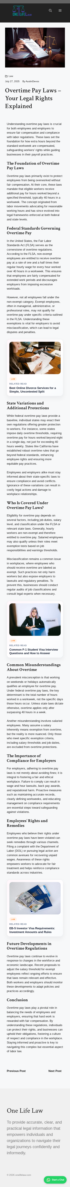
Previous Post (16, 1071)
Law (11, 76)
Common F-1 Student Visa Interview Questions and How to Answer (33, 651)
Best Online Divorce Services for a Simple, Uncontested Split (32, 389)
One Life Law (25, 1110)
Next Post (55, 1071)
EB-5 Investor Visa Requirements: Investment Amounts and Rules (32, 930)
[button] (50, 11)
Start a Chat (58, 1179)
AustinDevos (32, 81)
